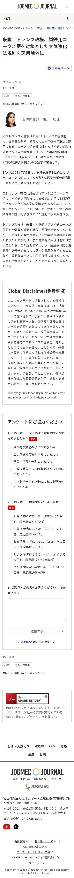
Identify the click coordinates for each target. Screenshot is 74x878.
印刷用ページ (60, 68)
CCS (52, 746)
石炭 (7, 18)
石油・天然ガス (18, 746)
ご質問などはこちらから (34, 642)
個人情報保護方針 (35, 846)
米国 (11, 88)
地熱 (63, 746)
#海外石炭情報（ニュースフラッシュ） (25, 104)
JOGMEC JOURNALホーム (17, 28)
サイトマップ (37, 862)
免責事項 (21, 841)
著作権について (45, 841)
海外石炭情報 (54, 28)
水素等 (39, 746)
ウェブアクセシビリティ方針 (35, 852)
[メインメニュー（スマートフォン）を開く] (67, 6)
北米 (5, 88)
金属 (31, 754)
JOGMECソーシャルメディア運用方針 (35, 857)
